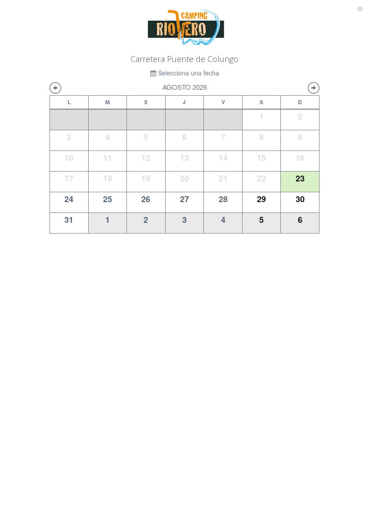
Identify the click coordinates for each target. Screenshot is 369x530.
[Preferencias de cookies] (360, 9)
